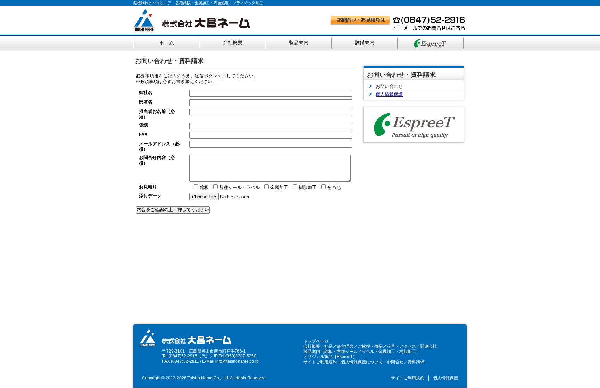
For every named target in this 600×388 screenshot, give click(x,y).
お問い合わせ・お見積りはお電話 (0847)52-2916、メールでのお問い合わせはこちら (398, 23)
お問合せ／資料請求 (405, 362)
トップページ (315, 341)
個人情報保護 (389, 94)
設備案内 (365, 42)
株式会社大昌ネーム (191, 20)
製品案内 (299, 42)
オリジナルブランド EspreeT (431, 42)
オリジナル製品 (318, 356)
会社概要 (233, 42)
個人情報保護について (362, 362)
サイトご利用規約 (320, 362)
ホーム (166, 42)
